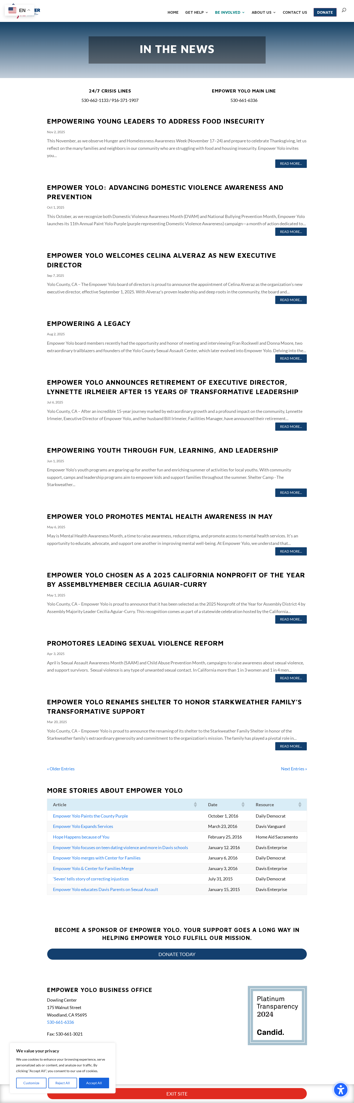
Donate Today (177, 954)
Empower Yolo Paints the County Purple (90, 816)
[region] (63, 1068)
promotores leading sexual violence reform (135, 643)
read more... (291, 163)
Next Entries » (294, 768)
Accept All (94, 1083)
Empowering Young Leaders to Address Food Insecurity (156, 121)
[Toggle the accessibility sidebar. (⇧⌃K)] (341, 1090)
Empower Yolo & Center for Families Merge (93, 868)
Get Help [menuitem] (194, 12)
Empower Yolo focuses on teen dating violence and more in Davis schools (120, 847)
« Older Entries (61, 768)
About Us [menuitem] (261, 12)
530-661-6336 (60, 1022)
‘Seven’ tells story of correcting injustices (91, 878)
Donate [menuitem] (325, 12)
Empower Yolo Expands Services (83, 826)
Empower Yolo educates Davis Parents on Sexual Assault (105, 889)
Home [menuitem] (173, 12)
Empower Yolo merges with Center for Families (97, 857)
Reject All (62, 1083)
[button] (195, 804)
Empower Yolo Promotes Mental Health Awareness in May (160, 516)
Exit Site (177, 1093)
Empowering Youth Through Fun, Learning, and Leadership (162, 450)
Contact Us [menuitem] (295, 12)
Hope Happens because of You (81, 836)
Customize (31, 1083)
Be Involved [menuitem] (227, 12)
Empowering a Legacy (89, 323)
